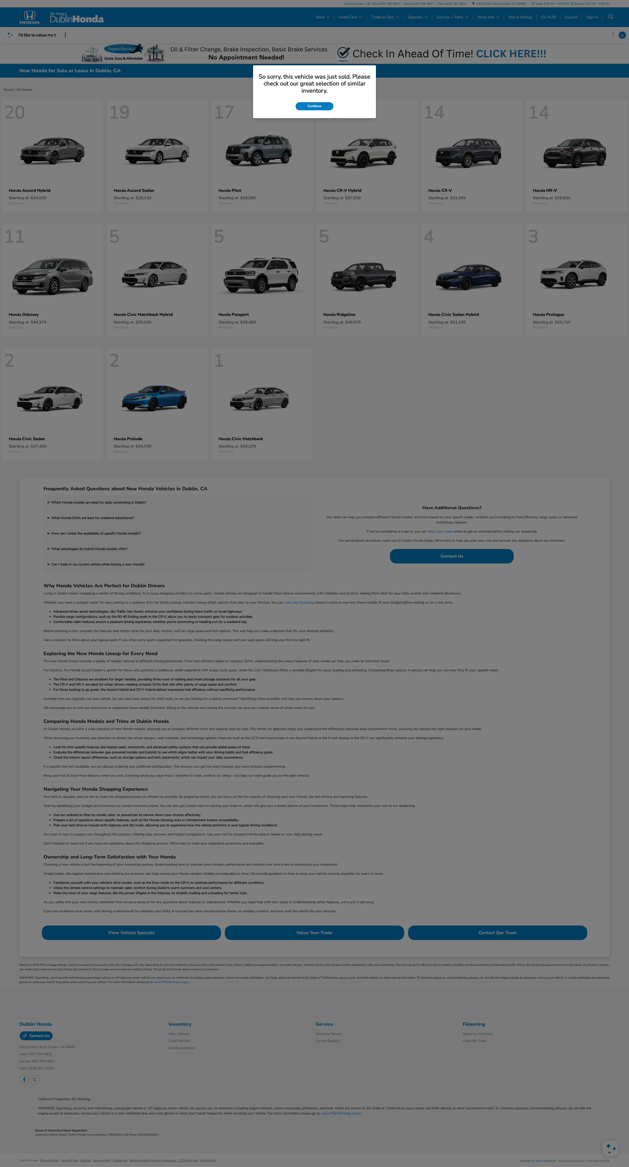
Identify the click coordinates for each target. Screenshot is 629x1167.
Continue (314, 106)
